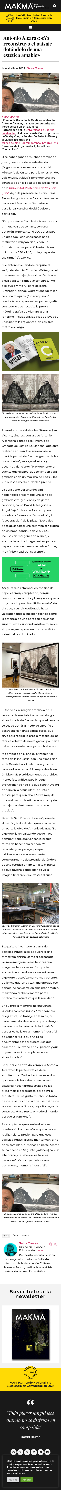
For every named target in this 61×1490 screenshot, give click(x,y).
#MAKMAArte (10, 116)
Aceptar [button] (27, 1479)
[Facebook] (51, 1244)
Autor (6, 1235)
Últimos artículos (21, 1235)
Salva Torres (35, 68)
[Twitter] (55, 1244)
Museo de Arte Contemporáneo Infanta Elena (30, 143)
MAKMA (39, 1250)
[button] (54, 6)
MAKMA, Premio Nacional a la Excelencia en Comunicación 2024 (34, 18)
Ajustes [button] (13, 1479)
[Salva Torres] (10, 1250)
